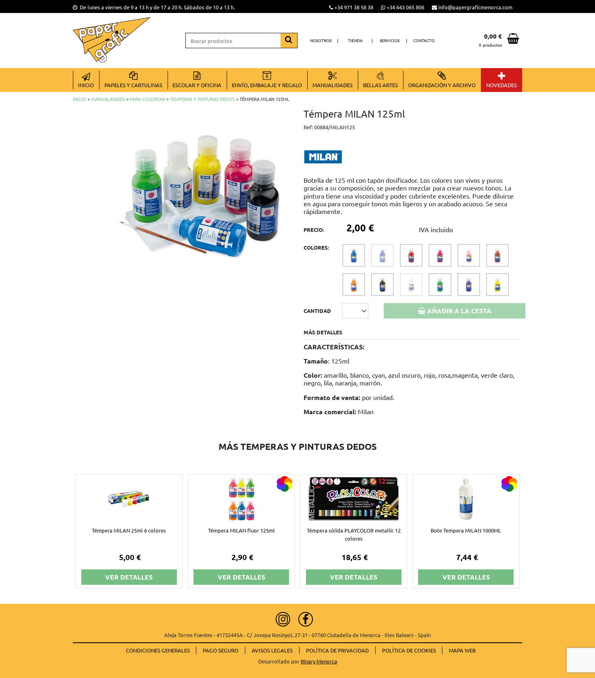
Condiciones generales (158, 650)
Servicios (390, 40)
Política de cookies (409, 650)
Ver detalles (129, 577)
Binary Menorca (319, 661)
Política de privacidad (337, 650)
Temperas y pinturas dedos (202, 99)
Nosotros (321, 40)
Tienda (355, 40)
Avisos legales (272, 650)
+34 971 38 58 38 (353, 7)
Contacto (424, 40)
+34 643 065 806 (405, 7)
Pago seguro (220, 650)
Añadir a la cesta (458, 310)
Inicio (79, 99)
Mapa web (462, 650)
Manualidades (108, 99)
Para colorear (147, 99)
